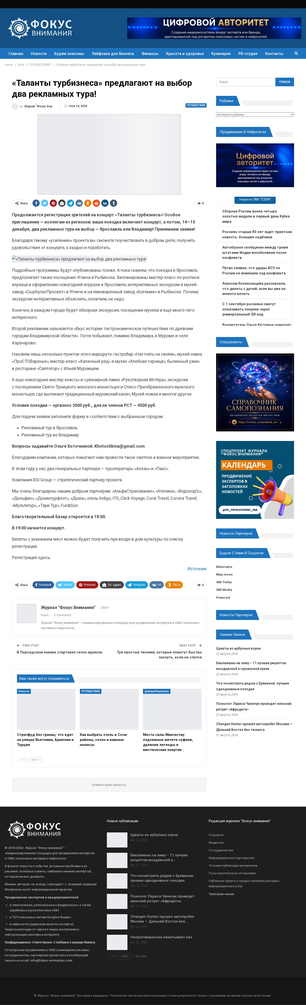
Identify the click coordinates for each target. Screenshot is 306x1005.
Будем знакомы (69, 53)
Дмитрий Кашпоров (157, 691)
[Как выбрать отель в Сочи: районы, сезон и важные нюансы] (109, 709)
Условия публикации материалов (233, 865)
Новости (39, 53)
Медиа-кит (216, 842)
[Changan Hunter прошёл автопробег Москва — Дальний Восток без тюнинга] (117, 921)
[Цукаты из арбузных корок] (117, 840)
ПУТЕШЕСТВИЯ (196, 105)
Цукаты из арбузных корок (238, 648)
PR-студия (247, 53)
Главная (16, 53)
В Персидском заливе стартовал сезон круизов (59, 652)
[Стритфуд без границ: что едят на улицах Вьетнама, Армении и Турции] (46, 709)
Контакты (274, 53)
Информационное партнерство (232, 858)
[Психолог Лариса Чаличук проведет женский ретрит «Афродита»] (117, 901)
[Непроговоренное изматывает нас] (117, 942)
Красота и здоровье (185, 53)
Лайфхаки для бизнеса (113, 53)
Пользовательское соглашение (232, 873)
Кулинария (221, 53)
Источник (197, 568)
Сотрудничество (221, 850)
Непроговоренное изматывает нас (161, 937)
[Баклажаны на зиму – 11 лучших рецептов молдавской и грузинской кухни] (117, 860)
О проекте (216, 835)
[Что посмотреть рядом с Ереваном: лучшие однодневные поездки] (117, 881)
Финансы (150, 53)
